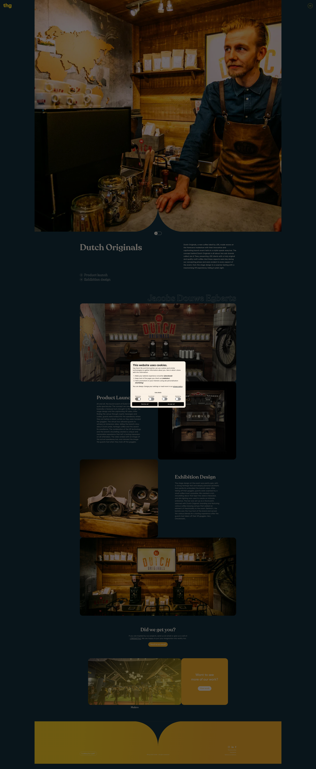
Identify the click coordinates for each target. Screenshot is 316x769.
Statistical (164, 396)
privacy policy (178, 386)
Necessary (138, 396)
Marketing (178, 396)
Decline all (144, 404)
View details (158, 392)
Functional (151, 396)
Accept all (171, 404)
